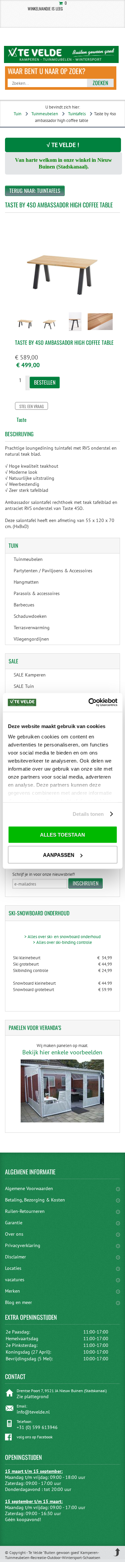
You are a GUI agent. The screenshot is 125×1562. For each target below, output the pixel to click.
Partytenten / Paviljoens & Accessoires (53, 571)
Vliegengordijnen (31, 639)
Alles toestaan (62, 834)
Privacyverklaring (22, 1245)
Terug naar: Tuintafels (34, 191)
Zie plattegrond (33, 1396)
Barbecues (24, 605)
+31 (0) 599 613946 (37, 1427)
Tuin (17, 114)
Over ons (14, 1234)
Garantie (13, 1223)
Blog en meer (18, 1302)
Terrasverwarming (32, 628)
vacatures (14, 1280)
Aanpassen (58, 855)
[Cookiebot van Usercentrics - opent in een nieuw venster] (89, 702)
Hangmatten (26, 582)
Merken (12, 1291)
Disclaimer (15, 1257)
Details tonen (88, 814)
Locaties (13, 1268)
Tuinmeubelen (44, 114)
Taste (21, 419)
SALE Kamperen (30, 675)
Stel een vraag (31, 406)
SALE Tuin (24, 686)
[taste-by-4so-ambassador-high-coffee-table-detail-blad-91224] (100, 331)
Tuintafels (77, 114)
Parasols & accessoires (37, 593)
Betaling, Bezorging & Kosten (35, 1200)
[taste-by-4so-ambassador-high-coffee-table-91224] (25, 331)
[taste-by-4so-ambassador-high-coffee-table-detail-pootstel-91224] (75, 331)
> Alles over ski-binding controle (62, 942)
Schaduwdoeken (30, 616)
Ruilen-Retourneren (25, 1211)
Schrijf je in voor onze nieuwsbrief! (43, 874)
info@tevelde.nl (33, 1412)
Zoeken (100, 83)
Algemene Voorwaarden (29, 1188)
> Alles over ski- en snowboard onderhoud (62, 936)
